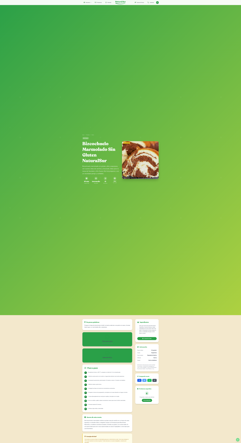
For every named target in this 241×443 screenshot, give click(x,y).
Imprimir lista (147, 338)
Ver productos (147, 400)
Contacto (152, 2)
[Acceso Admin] (157, 2)
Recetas (109, 2)
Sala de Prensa (140, 2)
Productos (99, 2)
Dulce (93, 134)
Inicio (83, 134)
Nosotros (88, 2)
